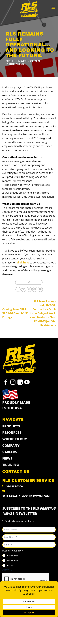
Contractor (12, 555)
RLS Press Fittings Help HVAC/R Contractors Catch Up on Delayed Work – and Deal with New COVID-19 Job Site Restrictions (43, 313)
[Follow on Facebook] (5, 383)
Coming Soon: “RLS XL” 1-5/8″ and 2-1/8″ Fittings (15, 313)
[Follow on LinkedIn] (20, 383)
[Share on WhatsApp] (29, 282)
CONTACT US (15, 472)
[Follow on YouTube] (27, 383)
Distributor (13, 560)
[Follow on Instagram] (12, 383)
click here (23, 262)
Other (10, 565)
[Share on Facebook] (18, 289)
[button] (53, 7)
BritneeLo (16, 64)
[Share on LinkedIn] (40, 289)
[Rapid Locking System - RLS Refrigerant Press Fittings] (29, 9)
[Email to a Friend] (29, 289)
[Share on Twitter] (23, 289)
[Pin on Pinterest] (34, 289)
